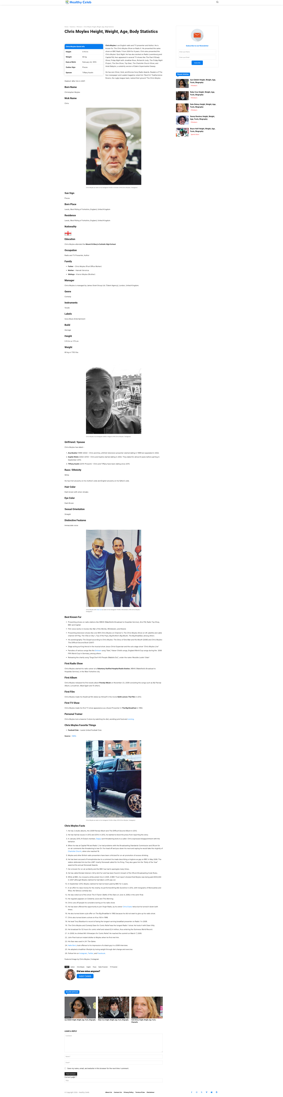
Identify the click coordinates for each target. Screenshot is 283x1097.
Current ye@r (70, 1077)
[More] (140, 38)
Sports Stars (195, 134)
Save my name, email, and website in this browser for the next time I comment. (98, 1068)
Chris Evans (127, 907)
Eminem (98, 650)
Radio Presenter (103, 967)
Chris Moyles (80, 967)
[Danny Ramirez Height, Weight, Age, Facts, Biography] (182, 120)
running (131, 719)
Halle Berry (72, 945)
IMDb (74, 736)
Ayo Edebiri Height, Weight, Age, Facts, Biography (80, 1020)
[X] (202, 1092)
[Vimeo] (206, 1092)
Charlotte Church (74, 851)
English (89, 967)
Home (66, 27)
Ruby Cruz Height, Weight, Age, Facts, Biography (113, 1020)
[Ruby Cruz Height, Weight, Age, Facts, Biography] (113, 1007)
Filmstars (79, 27)
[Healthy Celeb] (78, 2)
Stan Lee (99, 609)
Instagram (83, 953)
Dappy (98, 839)
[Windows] (211, 1092)
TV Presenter (113, 967)
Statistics (72, 27)
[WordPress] (216, 1092)
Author (73, 967)
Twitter (90, 953)
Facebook (101, 953)
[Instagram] (197, 1092)
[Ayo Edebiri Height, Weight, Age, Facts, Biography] (80, 1007)
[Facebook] (192, 1092)
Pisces (94, 967)
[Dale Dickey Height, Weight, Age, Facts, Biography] (147, 1007)
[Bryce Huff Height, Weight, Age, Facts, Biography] (182, 132)
